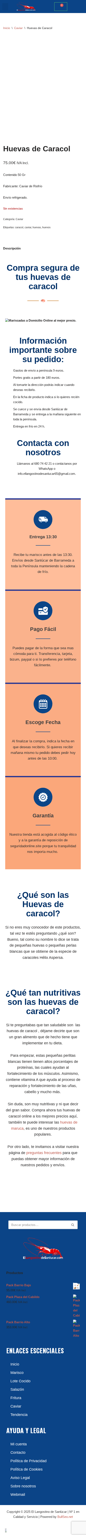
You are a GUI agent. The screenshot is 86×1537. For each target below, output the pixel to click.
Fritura (15, 1398)
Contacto (17, 1452)
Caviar (18, 28)
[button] (5, 6)
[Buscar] (73, 1224)
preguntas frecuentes (44, 1153)
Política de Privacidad (28, 1461)
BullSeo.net (65, 1517)
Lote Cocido (20, 1381)
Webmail (17, 1494)
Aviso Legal (20, 1478)
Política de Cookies (26, 1469)
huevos (46, 227)
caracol (19, 227)
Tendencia (19, 1415)
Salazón (17, 1389)
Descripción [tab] (12, 248)
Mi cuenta (18, 1444)
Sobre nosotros (23, 1486)
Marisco (17, 1373)
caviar (28, 227)
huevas (37, 227)
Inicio (6, 28)
